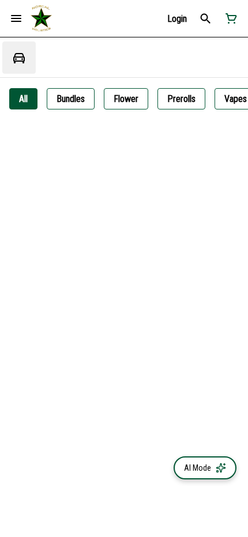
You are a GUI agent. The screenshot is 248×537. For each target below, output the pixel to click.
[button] (177, 19)
